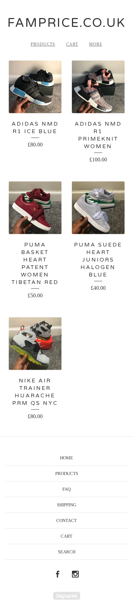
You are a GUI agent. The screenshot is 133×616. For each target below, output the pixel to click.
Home (66, 457)
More (95, 44)
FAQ (66, 489)
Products (43, 44)
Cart (72, 44)
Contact (66, 520)
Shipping (66, 504)
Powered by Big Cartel (66, 596)
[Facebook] (57, 574)
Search (66, 551)
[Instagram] (75, 574)
